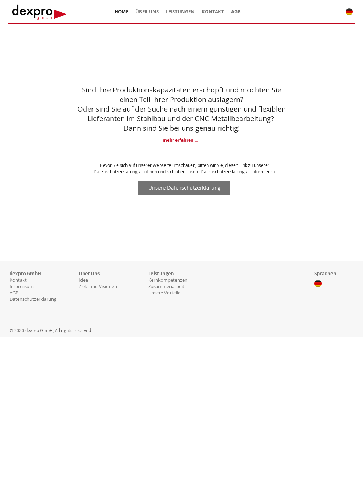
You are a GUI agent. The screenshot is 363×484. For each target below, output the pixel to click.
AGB (14, 292)
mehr (168, 140)
